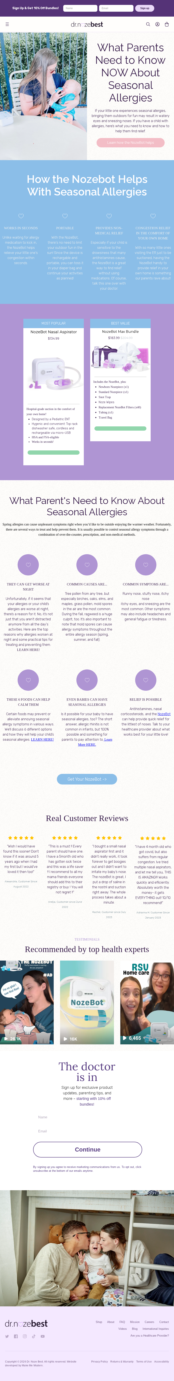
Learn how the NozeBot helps (130, 143)
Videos (122, 1328)
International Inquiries (156, 1328)
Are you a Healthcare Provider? (149, 1335)
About (110, 1322)
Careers (149, 1322)
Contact (164, 1322)
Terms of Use (144, 1361)
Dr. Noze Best (35, 1361)
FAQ (122, 1322)
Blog (135, 1328)
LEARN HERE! (42, 739)
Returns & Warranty (121, 1361)
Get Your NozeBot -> (87, 779)
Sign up (144, 8)
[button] (7, 24)
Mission (135, 1322)
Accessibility (161, 1361)
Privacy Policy (99, 1361)
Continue (88, 1149)
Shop (99, 1322)
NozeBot (164, 714)
